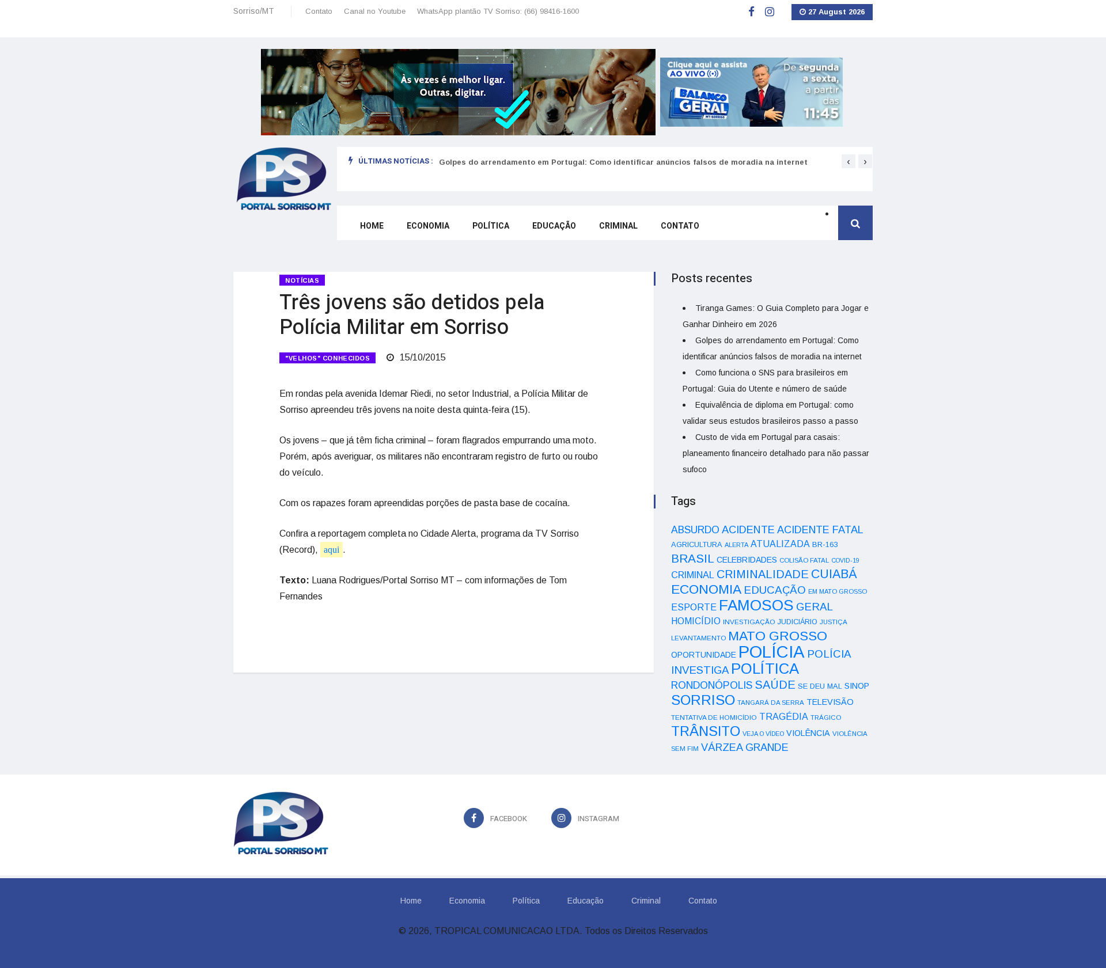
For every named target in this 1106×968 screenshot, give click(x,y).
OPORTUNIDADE (703, 654)
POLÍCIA (771, 651)
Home (372, 226)
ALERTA (736, 544)
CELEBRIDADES (747, 559)
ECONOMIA (706, 589)
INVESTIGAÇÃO (749, 621)
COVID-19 (845, 560)
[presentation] (848, 161)
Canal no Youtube (375, 11)
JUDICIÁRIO (797, 622)
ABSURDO (695, 530)
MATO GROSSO (777, 635)
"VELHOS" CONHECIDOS (327, 358)
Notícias (302, 280)
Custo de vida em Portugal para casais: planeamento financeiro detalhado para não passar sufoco (776, 453)
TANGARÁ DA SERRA (770, 702)
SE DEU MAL (820, 686)
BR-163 (825, 544)
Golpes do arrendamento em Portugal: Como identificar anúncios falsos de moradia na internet (623, 162)
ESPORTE (694, 607)
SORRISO (703, 700)
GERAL (814, 607)
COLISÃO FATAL (804, 560)
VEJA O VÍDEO (763, 733)
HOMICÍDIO (696, 621)
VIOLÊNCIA (808, 733)
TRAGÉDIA (783, 716)
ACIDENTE (748, 529)
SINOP (856, 685)
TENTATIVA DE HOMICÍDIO (714, 717)
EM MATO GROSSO (837, 591)
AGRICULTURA (696, 544)
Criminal (618, 226)
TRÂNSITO (705, 731)
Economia (428, 226)
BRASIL (692, 558)
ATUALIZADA (780, 544)
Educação (554, 226)
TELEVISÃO (830, 702)
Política (490, 226)
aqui (331, 550)
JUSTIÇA (833, 621)
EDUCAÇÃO (775, 590)
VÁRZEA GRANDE (745, 747)
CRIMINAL (692, 575)
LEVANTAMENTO (698, 637)
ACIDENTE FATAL (820, 530)
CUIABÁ (834, 574)
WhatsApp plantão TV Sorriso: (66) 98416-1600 (498, 11)
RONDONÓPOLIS (711, 685)
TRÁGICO (825, 717)
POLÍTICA (765, 668)
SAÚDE (775, 684)
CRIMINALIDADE (763, 574)
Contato (318, 11)
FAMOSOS (756, 605)
